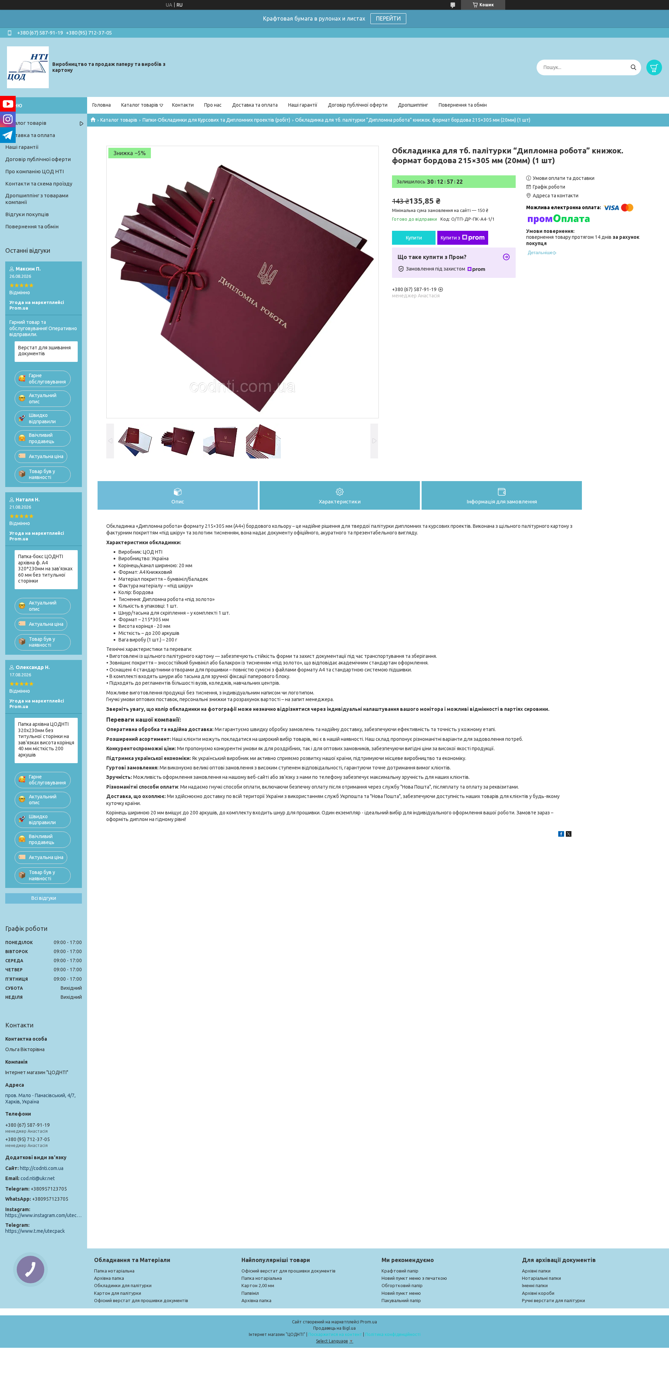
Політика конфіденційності (393, 1334)
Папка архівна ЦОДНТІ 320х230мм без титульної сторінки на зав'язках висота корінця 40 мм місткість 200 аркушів (46, 739)
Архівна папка (109, 1278)
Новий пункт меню (401, 1293)
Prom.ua (368, 1322)
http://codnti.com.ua (41, 1168)
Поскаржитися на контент (335, 1334)
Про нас (213, 105)
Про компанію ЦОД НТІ (34, 171)
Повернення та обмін (463, 105)
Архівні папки (536, 1270)
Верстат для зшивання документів (44, 351)
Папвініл (250, 1293)
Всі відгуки (43, 898)
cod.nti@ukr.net (38, 1178)
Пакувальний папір (401, 1300)
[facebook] (561, 835)
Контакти (183, 105)
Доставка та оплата (255, 105)
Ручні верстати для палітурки (553, 1300)
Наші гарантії (302, 105)
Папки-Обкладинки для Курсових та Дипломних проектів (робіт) (216, 120)
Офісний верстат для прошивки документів (141, 1300)
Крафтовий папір (400, 1270)
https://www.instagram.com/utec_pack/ (43, 1215)
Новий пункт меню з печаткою (414, 1278)
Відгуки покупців (27, 214)
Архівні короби (538, 1293)
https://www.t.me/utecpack (35, 1231)
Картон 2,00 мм (257, 1285)
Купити (414, 238)
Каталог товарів (139, 105)
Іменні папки (535, 1285)
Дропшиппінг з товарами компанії (36, 198)
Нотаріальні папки (541, 1278)
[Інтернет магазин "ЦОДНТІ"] (28, 67)
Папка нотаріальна (114, 1270)
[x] (568, 835)
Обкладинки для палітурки (123, 1285)
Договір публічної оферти (357, 105)
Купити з (450, 238)
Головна (101, 105)
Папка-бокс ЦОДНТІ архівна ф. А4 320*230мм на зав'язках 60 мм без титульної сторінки (45, 569)
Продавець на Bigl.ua (334, 1328)
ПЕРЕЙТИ (388, 18)
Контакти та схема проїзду (38, 184)
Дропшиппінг (413, 105)
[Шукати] (633, 67)
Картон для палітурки (117, 1293)
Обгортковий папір (402, 1285)
